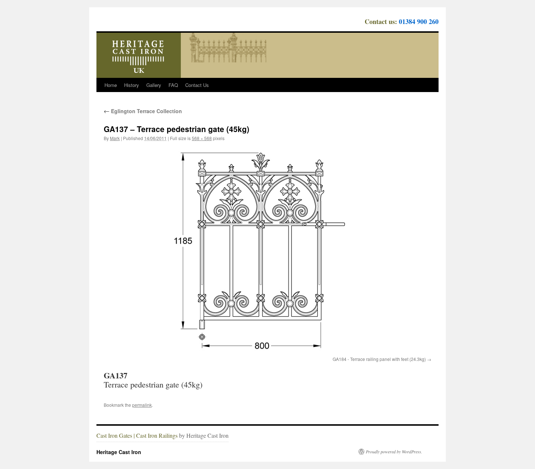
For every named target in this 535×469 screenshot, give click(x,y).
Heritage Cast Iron (118, 452)
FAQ (173, 85)
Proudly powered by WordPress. (394, 451)
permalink (142, 405)
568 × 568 (202, 138)
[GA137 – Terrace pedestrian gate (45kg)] (267, 250)
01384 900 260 (419, 21)
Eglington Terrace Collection (143, 111)
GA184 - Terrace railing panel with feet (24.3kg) (379, 359)
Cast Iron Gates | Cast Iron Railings (137, 435)
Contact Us (197, 85)
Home (110, 85)
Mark (115, 138)
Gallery (153, 85)
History (131, 85)
